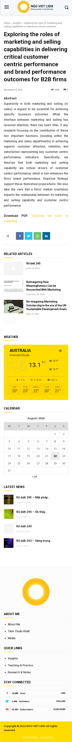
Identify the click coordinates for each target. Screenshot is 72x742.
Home (7, 23)
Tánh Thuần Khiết (19, 631)
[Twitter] (28, 236)
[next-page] (12, 320)
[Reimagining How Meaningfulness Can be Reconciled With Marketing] (13, 287)
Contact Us (46, 737)
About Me (14, 624)
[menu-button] (6, 7)
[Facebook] (20, 236)
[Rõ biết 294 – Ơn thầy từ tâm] (8, 514)
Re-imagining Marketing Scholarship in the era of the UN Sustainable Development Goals (46, 305)
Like (63, 693)
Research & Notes (19, 672)
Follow (60, 701)
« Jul (34, 476)
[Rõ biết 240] (13, 268)
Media (11, 638)
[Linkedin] (46, 236)
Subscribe (59, 709)
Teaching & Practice (20, 665)
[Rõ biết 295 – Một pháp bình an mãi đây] (8, 499)
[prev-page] (6, 320)
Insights (17, 23)
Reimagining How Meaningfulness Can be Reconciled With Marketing (43, 285)
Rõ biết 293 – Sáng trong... (34, 540)
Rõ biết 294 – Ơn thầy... (31, 512)
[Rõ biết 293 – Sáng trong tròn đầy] (8, 543)
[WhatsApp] (37, 236)
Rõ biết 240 (33, 263)
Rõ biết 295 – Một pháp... (33, 497)
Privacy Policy (30, 737)
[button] (66, 7)
